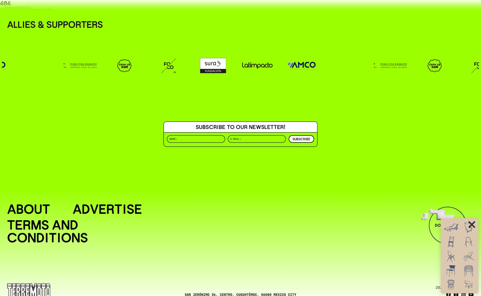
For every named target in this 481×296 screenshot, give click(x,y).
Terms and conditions (47, 231)
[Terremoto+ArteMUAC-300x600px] (459, 255)
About (28, 209)
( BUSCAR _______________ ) (411, 8)
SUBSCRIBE (301, 139)
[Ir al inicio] (18, 10)
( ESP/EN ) (460, 8)
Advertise (107, 209)
